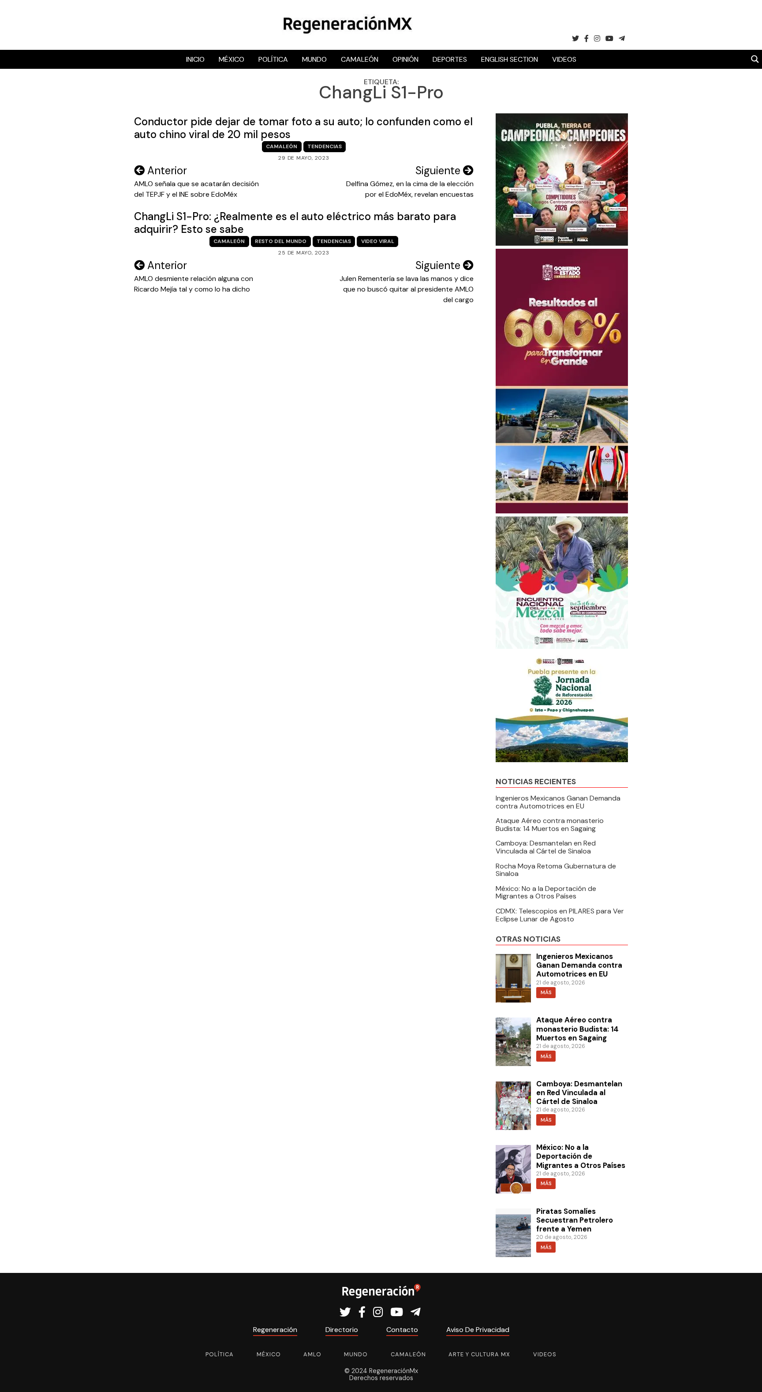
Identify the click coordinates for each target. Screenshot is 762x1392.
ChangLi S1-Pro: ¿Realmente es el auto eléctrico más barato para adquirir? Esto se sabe (295, 223)
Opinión (405, 59)
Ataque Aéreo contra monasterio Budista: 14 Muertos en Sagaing (550, 824)
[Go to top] (745, 1375)
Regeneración (275, 1329)
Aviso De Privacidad (477, 1329)
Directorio (341, 1329)
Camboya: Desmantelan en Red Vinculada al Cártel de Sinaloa (546, 847)
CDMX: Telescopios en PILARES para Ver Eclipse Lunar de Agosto (560, 915)
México (231, 59)
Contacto (402, 1329)
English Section (509, 59)
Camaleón (359, 59)
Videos (564, 59)
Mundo (314, 59)
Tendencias (324, 146)
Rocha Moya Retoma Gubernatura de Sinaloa (556, 870)
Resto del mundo (280, 241)
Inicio (195, 59)
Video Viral (377, 241)
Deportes (450, 59)
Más (546, 992)
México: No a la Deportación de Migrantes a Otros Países (546, 892)
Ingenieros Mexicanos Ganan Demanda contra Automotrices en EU (558, 802)
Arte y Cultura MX (479, 1354)
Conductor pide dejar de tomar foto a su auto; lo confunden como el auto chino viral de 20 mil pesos (303, 128)
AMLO (312, 1354)
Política (273, 59)
